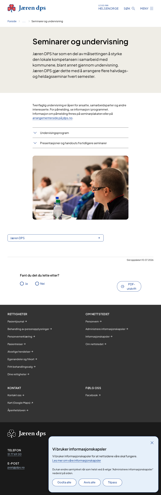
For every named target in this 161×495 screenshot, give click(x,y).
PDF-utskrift (131, 286)
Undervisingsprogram (54, 133)
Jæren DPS (17, 238)
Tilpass (112, 482)
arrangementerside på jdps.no (52, 118)
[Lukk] (152, 442)
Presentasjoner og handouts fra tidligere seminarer (73, 143)
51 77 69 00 (15, 454)
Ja (26, 283)
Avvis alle (89, 482)
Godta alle (64, 482)
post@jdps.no (16, 467)
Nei (42, 283)
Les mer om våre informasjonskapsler (76, 460)
